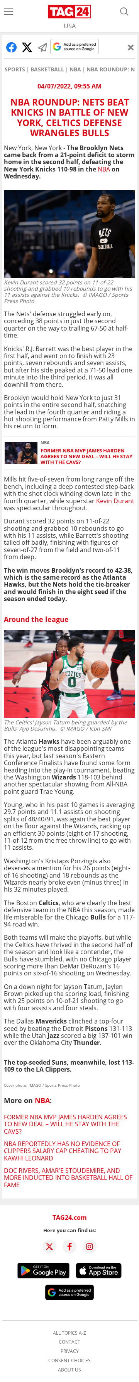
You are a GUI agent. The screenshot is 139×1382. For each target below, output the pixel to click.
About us (69, 1370)
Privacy (70, 1351)
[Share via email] (42, 47)
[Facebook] (69, 1247)
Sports (15, 69)
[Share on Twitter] (27, 47)
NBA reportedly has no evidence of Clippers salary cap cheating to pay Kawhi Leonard (62, 1151)
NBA (75, 69)
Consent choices (69, 1360)
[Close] (131, 47)
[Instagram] (90, 1247)
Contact (69, 1342)
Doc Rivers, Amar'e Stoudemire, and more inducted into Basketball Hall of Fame (68, 1177)
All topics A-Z (69, 1333)
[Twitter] (49, 1247)
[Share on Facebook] (11, 47)
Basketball (47, 69)
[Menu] (8, 11)
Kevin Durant (115, 501)
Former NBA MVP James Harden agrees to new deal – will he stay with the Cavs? (86, 457)
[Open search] (124, 12)
